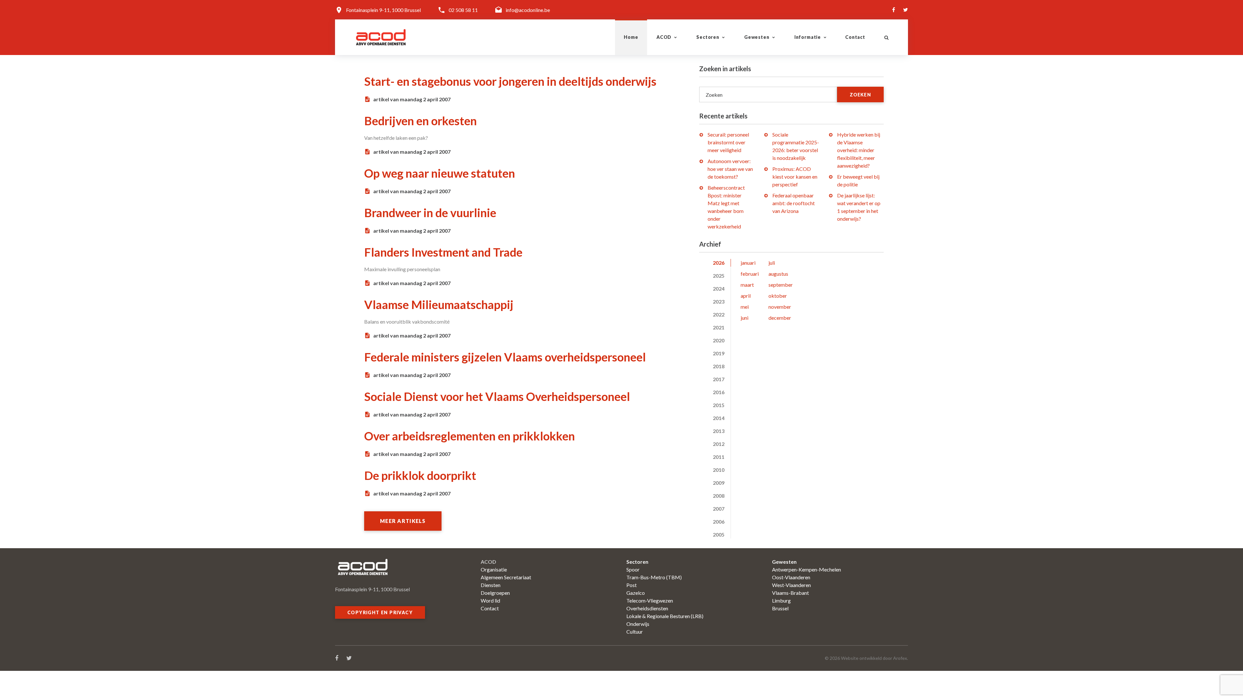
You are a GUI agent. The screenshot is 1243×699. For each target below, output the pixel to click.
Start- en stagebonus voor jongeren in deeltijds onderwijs (510, 81)
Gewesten (756, 37)
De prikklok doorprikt (420, 475)
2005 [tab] (718, 534)
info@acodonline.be (528, 10)
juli (771, 263)
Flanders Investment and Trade (443, 252)
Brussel (780, 608)
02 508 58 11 (463, 10)
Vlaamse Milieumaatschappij (438, 304)
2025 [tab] (718, 275)
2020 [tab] (718, 340)
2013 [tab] (718, 431)
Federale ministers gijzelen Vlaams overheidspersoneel (505, 357)
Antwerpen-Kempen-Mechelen (806, 569)
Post (631, 585)
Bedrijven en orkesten (420, 121)
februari (750, 274)
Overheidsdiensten (647, 608)
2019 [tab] (718, 353)
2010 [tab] (718, 470)
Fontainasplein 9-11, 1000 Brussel (383, 10)
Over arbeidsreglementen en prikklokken (469, 436)
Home (631, 37)
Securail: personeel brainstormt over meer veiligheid (728, 142)
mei (745, 307)
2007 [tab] (718, 508)
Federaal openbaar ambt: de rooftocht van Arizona (793, 203)
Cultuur (634, 631)
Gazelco (635, 593)
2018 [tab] (718, 366)
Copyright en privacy (380, 612)
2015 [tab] (718, 405)
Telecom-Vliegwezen (649, 600)
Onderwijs (637, 624)
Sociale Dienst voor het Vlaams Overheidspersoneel (497, 396)
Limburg (781, 600)
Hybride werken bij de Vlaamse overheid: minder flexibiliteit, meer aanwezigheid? (858, 150)
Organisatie (494, 569)
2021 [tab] (718, 327)
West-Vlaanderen (791, 585)
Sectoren (707, 37)
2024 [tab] (718, 288)
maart (747, 285)
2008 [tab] (718, 496)
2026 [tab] (718, 263)
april (746, 296)
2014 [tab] (718, 418)
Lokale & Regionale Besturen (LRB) (664, 616)
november (779, 307)
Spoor (633, 569)
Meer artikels (403, 521)
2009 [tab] (718, 483)
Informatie (807, 37)
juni (744, 318)
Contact (855, 37)
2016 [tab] (718, 392)
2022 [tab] (718, 314)
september (780, 285)
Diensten (490, 585)
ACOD (663, 37)
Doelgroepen (495, 593)
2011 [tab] (718, 457)
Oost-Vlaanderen (791, 577)
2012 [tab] (718, 444)
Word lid (490, 600)
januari (748, 263)
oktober (777, 296)
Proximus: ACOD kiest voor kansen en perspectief (794, 176)
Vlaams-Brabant (790, 593)
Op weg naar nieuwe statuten (439, 173)
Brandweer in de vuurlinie (430, 212)
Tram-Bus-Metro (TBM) (654, 577)
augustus (778, 274)
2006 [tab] (718, 521)
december (779, 318)
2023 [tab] (718, 301)
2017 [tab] (718, 379)
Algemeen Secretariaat (506, 577)
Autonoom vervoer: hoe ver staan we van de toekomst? (730, 169)
